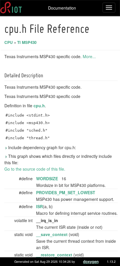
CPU (8, 42)
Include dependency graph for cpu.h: (41, 147)
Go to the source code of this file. (34, 169)
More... (89, 56)
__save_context (52, 234)
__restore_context (54, 255)
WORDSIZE (47, 178)
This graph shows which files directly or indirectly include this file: (58, 159)
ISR (39, 206)
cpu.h (39, 105)
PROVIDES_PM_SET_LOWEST (65, 192)
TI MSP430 (26, 42)
